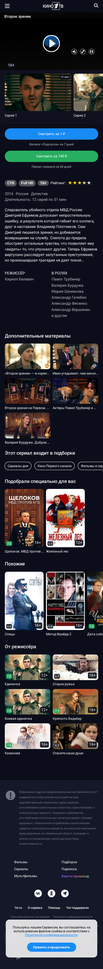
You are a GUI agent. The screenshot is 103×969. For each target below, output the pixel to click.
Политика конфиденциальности (72, 916)
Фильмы (21, 862)
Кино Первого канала (55, 466)
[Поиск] (96, 5)
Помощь (54, 908)
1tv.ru (18, 908)
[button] (51, 43)
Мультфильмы (25, 876)
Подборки (69, 862)
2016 (9, 194)
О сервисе (35, 908)
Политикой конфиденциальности (51, 935)
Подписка (69, 869)
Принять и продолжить (51, 947)
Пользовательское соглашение (30, 916)
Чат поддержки (77, 908)
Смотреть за (51, 158)
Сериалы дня (18, 466)
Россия (22, 194)
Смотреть (51, 135)
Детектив (39, 194)
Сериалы (21, 869)
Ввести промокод (75, 876)
